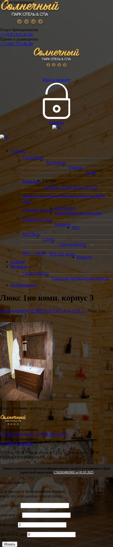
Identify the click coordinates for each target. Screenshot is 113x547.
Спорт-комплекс (72, 244)
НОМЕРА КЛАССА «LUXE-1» (58, 310)
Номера (75, 167)
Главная (18, 150)
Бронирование (24, 285)
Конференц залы (37, 219)
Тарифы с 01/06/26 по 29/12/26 (71, 187)
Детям (90, 172)
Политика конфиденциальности (80, 278)
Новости (84, 257)
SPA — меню (34, 253)
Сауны (49, 239)
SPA (75, 227)
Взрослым (32, 181)
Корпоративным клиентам (78, 213)
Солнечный (33, 157)
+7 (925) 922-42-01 (50, 434)
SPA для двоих (62, 254)
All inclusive (64, 208)
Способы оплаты (38, 210)
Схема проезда (36, 273)
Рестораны (56, 162)
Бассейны (31, 234)
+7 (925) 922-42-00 (16, 34)
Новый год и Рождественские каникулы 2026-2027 (64, 198)
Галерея (17, 261)
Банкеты (62, 224)
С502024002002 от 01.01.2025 (74, 472)
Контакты (19, 266)
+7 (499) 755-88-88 (16, 44)
